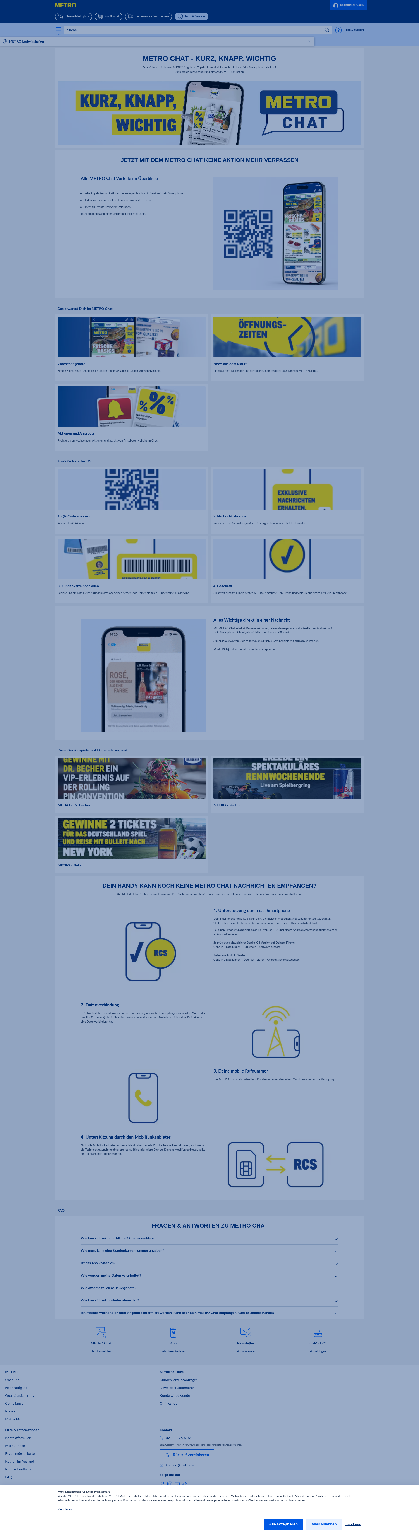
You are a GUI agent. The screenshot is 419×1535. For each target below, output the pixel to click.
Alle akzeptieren (283, 1524)
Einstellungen (353, 1524)
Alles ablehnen (324, 1524)
